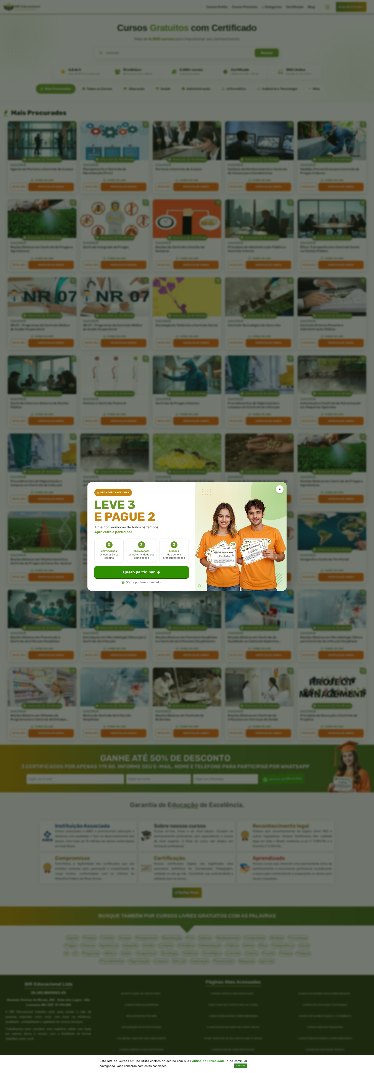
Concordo (240, 1066)
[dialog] (187, 536)
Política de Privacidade (207, 1061)
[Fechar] (280, 489)
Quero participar (139, 572)
